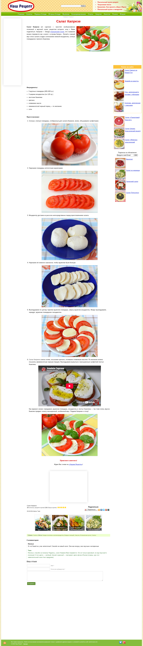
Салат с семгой (43, 529)
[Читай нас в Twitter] (120, 642)
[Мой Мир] (108, 509)
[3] (62, 507)
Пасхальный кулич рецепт (108, 2)
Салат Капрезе (34, 359)
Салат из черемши (94, 529)
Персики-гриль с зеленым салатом (77, 528)
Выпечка (66, 14)
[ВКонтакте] (101, 509)
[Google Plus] (106, 509)
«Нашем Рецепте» (75, 464)
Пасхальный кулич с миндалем (110, 9)
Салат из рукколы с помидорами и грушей (59, 528)
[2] (60, 507)
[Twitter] (104, 509)
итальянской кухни (57, 32)
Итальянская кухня (85, 535)
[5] (65, 507)
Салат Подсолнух (132, 192)
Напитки (107, 14)
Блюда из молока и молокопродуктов (53, 535)
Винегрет (129, 159)
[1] (58, 507)
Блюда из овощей (69, 535)
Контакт (25, 644)
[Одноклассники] (99, 509)
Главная (21, 14)
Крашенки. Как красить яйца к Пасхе (112, 7)
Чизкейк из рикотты (132, 81)
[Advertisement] (68, 68)
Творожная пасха (104, 4)
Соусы (90, 14)
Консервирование (79, 14)
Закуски (98, 14)
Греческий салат (132, 181)
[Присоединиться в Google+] (124, 642)
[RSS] (4, 642)
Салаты (29, 14)
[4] (63, 507)
